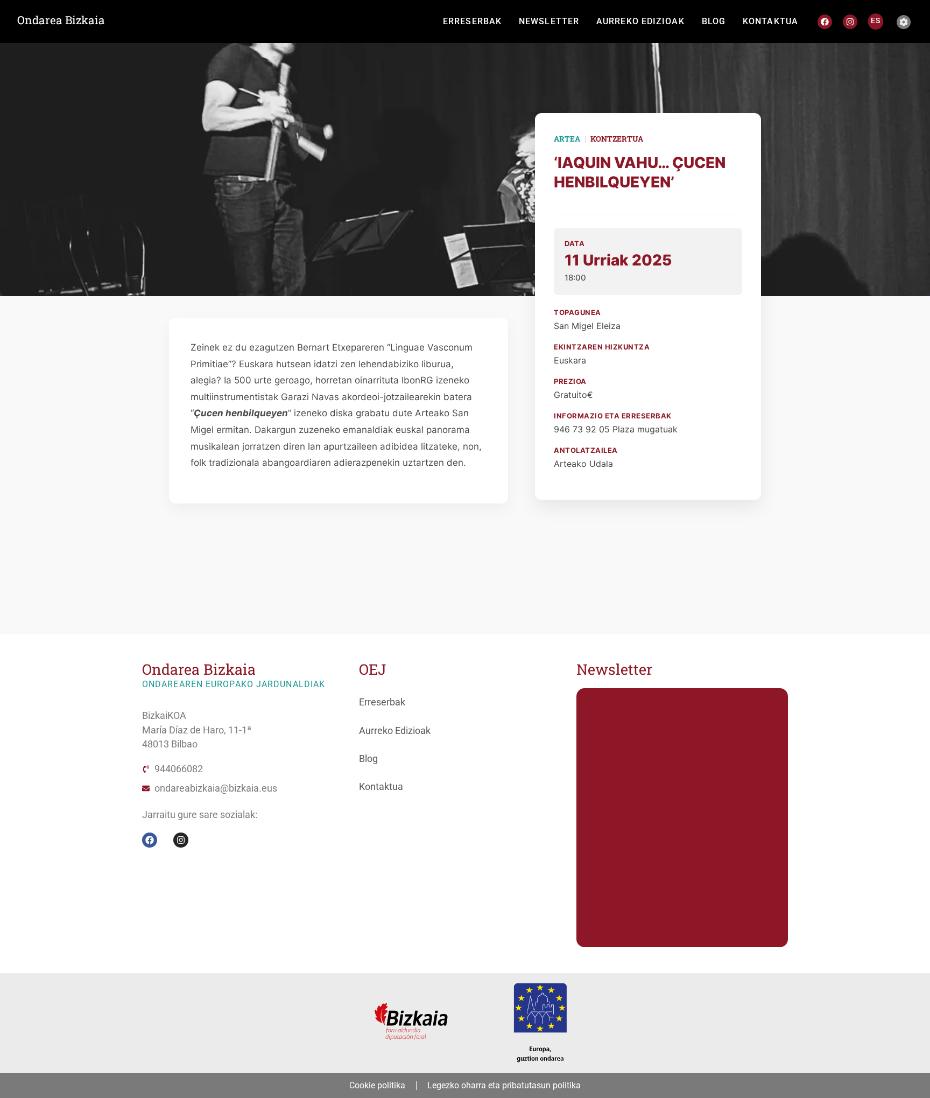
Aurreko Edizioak (395, 730)
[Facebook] (825, 22)
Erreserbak (382, 702)
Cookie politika (377, 1085)
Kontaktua (381, 786)
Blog (368, 758)
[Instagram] (850, 22)
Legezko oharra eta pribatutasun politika (504, 1085)
